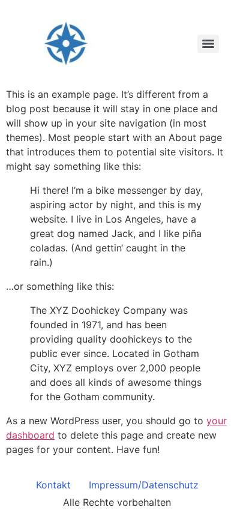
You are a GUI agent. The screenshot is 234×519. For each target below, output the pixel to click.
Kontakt (53, 485)
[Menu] (208, 44)
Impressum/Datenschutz (144, 485)
